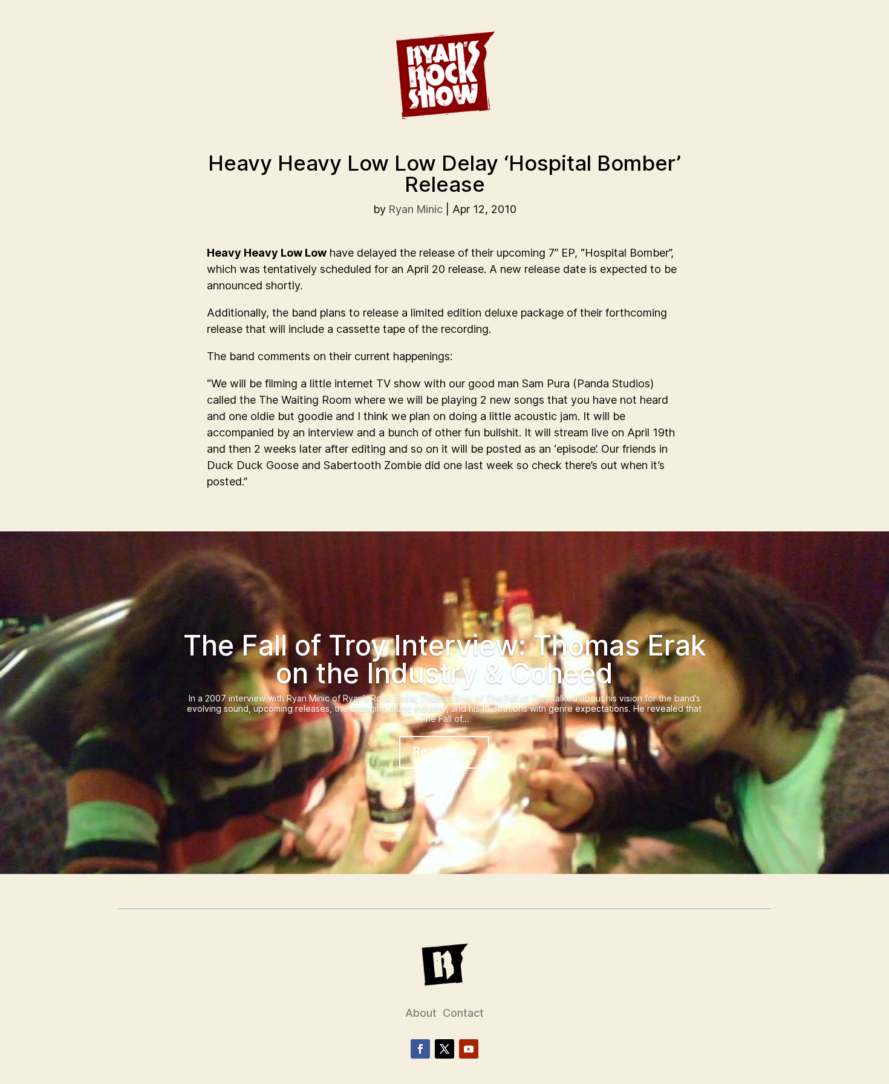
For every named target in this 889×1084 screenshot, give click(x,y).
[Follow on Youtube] (468, 1049)
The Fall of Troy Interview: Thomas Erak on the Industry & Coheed (444, 659)
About (421, 1013)
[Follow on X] (444, 1049)
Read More (444, 751)
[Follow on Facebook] (420, 1049)
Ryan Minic (416, 209)
